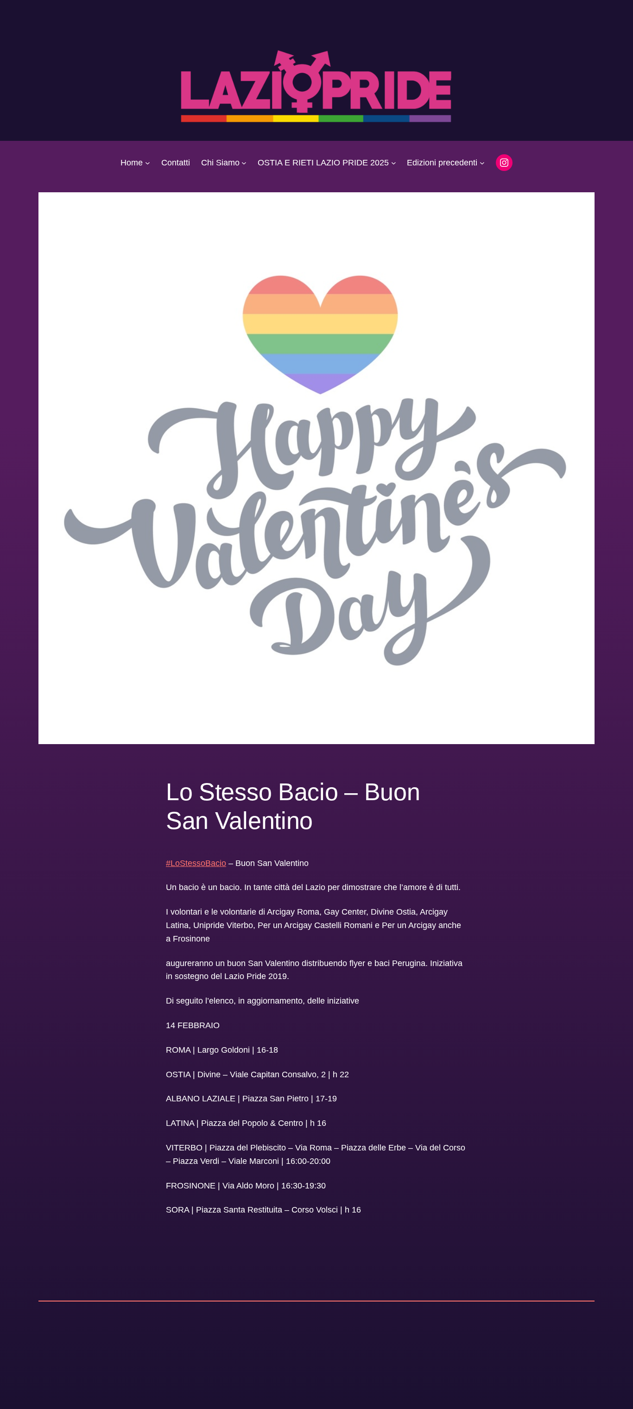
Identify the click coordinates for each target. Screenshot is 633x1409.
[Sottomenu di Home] (147, 162)
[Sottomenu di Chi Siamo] (244, 162)
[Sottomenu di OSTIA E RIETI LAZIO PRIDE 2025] (393, 162)
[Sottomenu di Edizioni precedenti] (482, 162)
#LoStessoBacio (196, 863)
